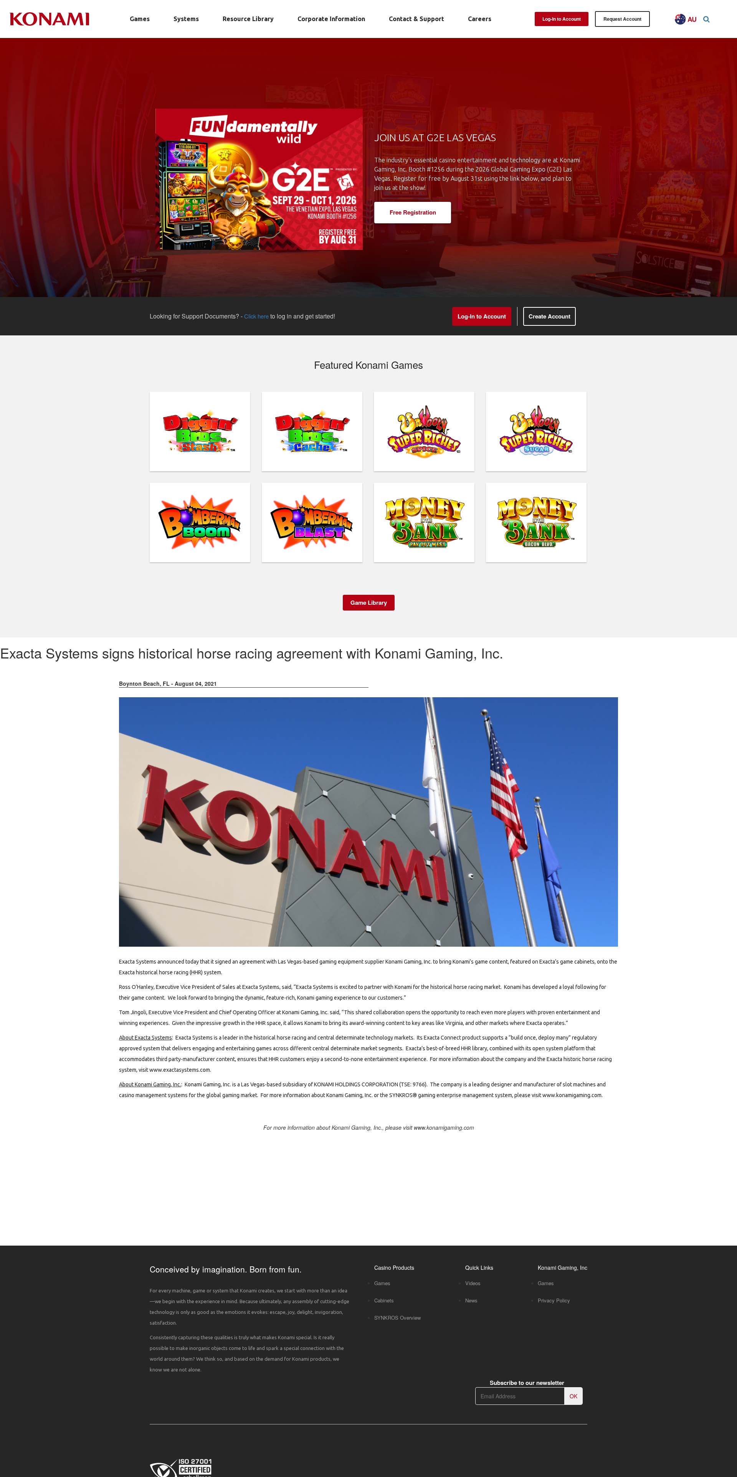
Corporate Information (331, 18)
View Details (199, 447)
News (471, 1300)
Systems (186, 18)
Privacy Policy (554, 1300)
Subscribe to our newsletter (527, 1383)
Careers (479, 18)
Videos (473, 1283)
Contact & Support (416, 18)
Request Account (622, 18)
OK (573, 1396)
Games (140, 18)
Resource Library (248, 18)
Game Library (368, 602)
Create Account (549, 316)
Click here (256, 316)
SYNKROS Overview (397, 1317)
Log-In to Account (561, 18)
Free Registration (413, 212)
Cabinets (384, 1300)
